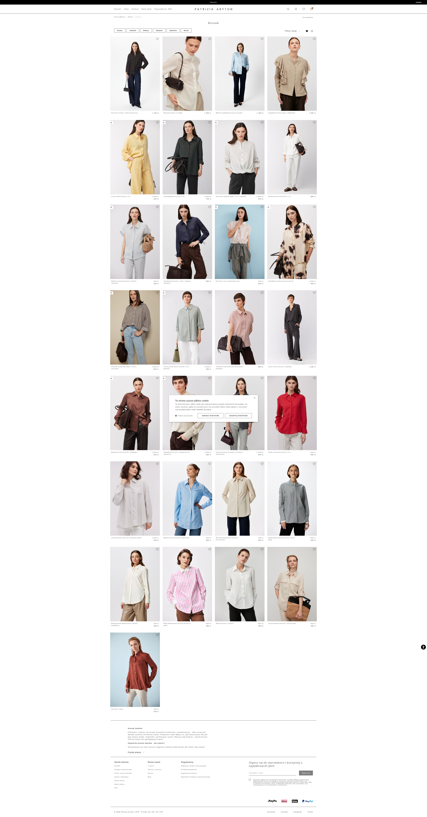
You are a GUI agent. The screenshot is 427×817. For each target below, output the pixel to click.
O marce (151, 766)
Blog (149, 777)
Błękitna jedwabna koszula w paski (229, 113)
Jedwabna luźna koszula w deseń (280, 281)
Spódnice (173, 30)
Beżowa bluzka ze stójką (173, 113)
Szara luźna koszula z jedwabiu (280, 366)
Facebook (271, 812)
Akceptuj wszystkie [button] (238, 416)
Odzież (130, 17)
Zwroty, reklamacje (121, 777)
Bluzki (186, 30)
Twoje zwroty (119, 780)
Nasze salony (119, 784)
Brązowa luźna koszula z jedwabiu (124, 452)
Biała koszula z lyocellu (225, 623)
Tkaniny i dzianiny (154, 769)
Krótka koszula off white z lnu (279, 196)
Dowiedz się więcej (204, 409)
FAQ (116, 788)
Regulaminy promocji (189, 773)
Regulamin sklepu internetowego (193, 766)
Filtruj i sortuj (290, 31)
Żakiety (146, 30)
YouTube (284, 812)
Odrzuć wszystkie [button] (210, 416)
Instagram (297, 812)
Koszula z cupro (117, 709)
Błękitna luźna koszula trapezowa (176, 538)
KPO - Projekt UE (143, 812)
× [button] (254, 397)
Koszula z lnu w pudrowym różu (228, 281)
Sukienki (132, 30)
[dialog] (213, 408)
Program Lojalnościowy (123, 769)
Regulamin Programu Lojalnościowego (195, 777)
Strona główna (119, 17)
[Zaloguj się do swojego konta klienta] (296, 9)
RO (161, 812)
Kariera (150, 773)
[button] (288, 9)
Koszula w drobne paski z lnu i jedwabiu (231, 196)
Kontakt (117, 766)
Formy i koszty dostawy (123, 773)
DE (153, 812)
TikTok (310, 812)
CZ (157, 812)
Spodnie (159, 30)
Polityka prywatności (189, 769)
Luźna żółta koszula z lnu (120, 196)
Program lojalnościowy (213, 2)
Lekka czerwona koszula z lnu (279, 452)
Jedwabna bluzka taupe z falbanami (281, 113)
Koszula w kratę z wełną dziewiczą (124, 113)
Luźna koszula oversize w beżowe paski (126, 538)
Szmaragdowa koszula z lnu (174, 196)
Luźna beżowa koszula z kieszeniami (282, 623)
